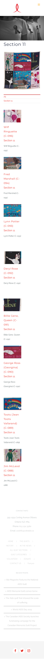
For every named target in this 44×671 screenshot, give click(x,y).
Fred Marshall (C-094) (12, 179)
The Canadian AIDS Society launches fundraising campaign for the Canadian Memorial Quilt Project (22, 621)
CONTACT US (15, 563)
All (5, 97)
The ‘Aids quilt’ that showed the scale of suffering (22, 600)
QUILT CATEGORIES (19, 555)
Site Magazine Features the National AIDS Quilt (22, 582)
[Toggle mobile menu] (39, 4)
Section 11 (8, 101)
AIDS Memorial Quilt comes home (22, 591)
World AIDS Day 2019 (22, 609)
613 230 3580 (25, 526)
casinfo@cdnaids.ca (25, 531)
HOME (10, 541)
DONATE (27, 559)
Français (31, 563)
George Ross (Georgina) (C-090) (12, 367)
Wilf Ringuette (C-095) (10, 131)
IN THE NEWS (25, 546)
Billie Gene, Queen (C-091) (11, 320)
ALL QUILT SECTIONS (19, 550)
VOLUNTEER (12, 559)
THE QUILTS (24, 541)
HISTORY (9, 546)
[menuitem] (22, 96)
